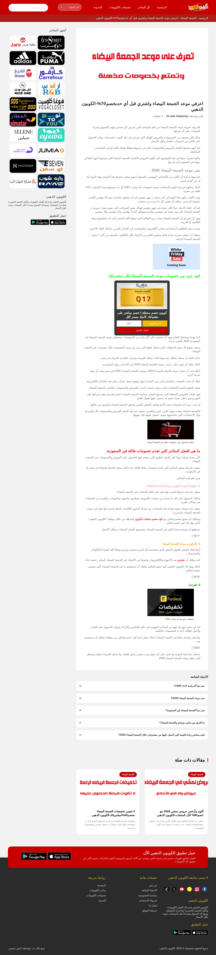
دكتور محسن (15, 948)
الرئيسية (162, 7)
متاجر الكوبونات (97, 890)
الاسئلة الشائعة (149, 890)
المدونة (98, 7)
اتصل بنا (153, 905)
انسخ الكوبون (155, 323)
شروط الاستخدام (148, 900)
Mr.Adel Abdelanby (177, 116)
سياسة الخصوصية (147, 895)
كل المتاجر (144, 7)
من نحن (153, 885)
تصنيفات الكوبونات (120, 7)
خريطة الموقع (149, 910)
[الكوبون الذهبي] (198, 7)
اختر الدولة (70, 7)
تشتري (181, 559)
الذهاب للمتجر (142, 330)
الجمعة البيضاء (188, 18)
